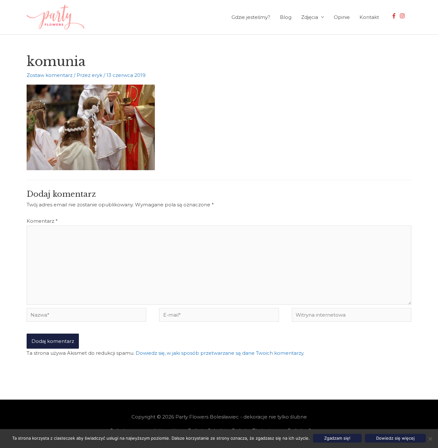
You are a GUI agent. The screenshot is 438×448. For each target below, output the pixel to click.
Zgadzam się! (337, 438)
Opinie (342, 17)
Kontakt (369, 17)
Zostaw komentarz (49, 75)
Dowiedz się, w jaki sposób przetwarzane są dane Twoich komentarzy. (220, 353)
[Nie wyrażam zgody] (430, 439)
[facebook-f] (394, 16)
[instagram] (403, 16)
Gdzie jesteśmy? (251, 17)
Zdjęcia (309, 17)
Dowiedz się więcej (395, 438)
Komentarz (42, 221)
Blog (285, 17)
